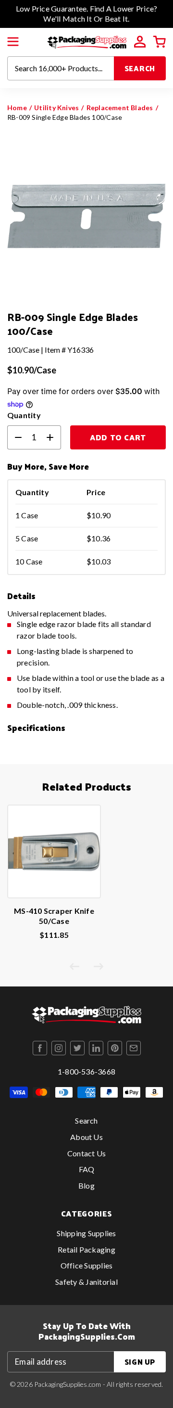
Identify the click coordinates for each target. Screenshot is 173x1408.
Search (140, 68)
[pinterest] (115, 1048)
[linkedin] (96, 1048)
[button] (13, 42)
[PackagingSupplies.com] (86, 40)
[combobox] (60, 68)
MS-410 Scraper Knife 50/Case (54, 915)
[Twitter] (77, 1048)
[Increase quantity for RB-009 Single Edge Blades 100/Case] (54, 437)
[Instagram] (58, 1048)
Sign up (139, 1361)
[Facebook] (40, 1048)
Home (17, 107)
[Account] (140, 42)
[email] (133, 1048)
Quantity (24, 415)
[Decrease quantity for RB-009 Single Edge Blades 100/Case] (14, 437)
